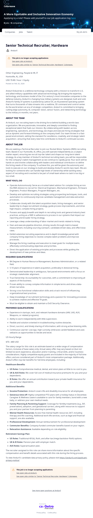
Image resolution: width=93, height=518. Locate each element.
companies (10, 32)
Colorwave (9, 6)
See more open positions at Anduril (46, 490)
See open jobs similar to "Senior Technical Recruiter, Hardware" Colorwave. (42, 65)
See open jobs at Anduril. (22, 61)
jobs (21, 32)
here (73, 18)
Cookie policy (52, 513)
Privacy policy (41, 513)
